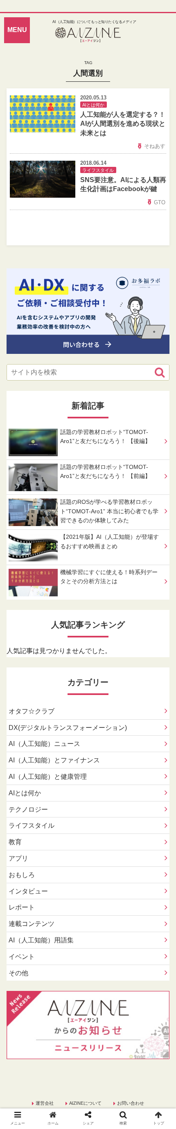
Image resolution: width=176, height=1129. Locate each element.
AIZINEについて (85, 1103)
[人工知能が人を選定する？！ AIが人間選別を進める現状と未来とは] (108, 951)
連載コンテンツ (31, 923)
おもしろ (22, 874)
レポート (22, 907)
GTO (159, 202)
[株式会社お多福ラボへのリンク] (88, 347)
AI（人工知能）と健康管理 (48, 776)
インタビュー (28, 891)
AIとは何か (25, 793)
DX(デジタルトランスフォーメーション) (68, 727)
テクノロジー (28, 809)
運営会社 (45, 1103)
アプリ (18, 858)
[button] (159, 372)
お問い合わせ (130, 1103)
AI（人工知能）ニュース (44, 743)
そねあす (154, 146)
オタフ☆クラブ (31, 711)
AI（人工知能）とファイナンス (54, 760)
